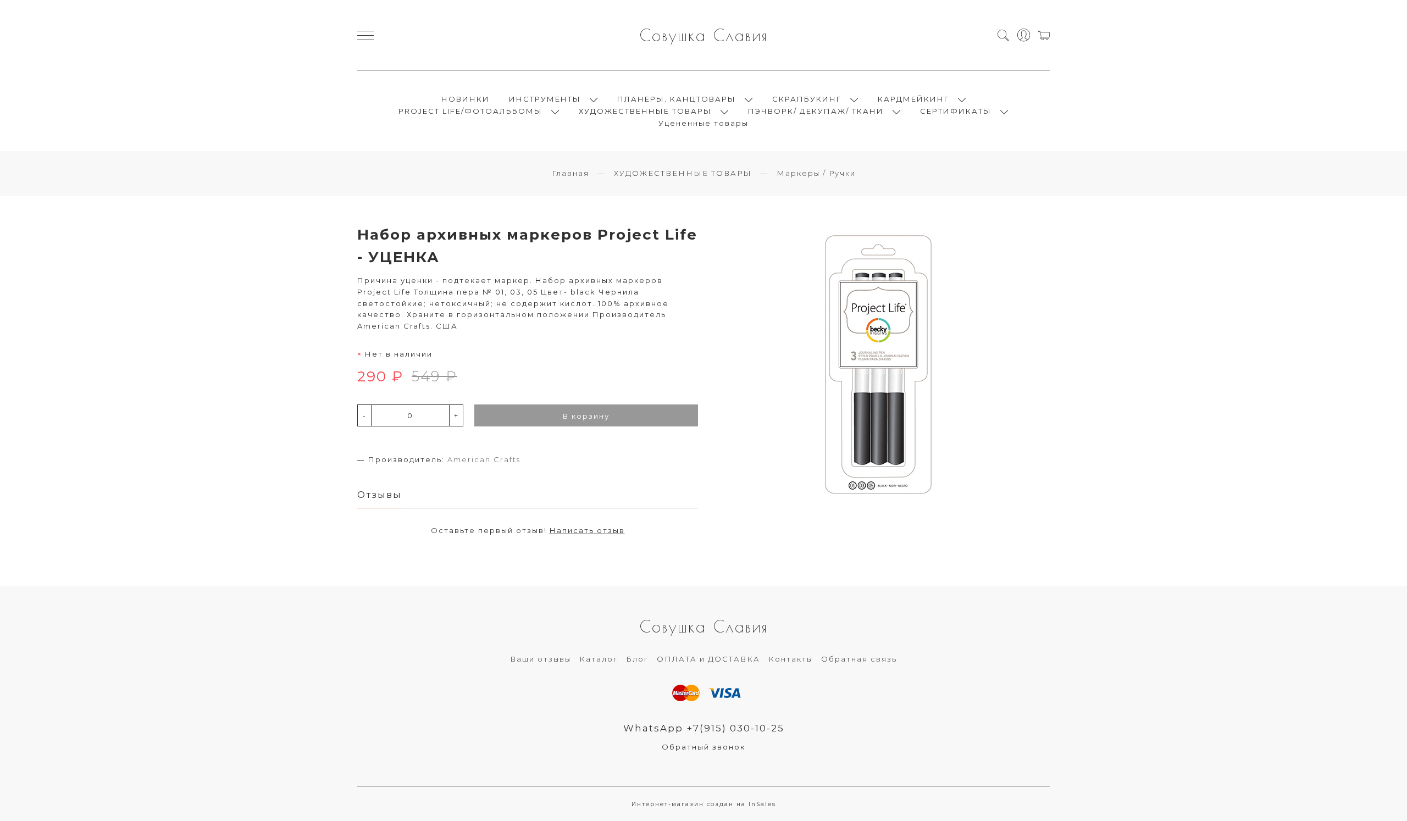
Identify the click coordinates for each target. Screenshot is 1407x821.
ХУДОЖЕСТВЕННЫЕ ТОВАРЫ (645, 111)
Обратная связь (859, 658)
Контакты (790, 658)
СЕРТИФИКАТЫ (955, 111)
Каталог (598, 658)
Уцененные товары (703, 123)
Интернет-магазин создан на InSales (704, 804)
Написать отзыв (587, 530)
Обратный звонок (703, 746)
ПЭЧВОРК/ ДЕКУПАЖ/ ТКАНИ (816, 111)
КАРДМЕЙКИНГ (913, 99)
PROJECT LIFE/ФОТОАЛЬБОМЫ (470, 111)
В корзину (586, 416)
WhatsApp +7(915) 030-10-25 (703, 728)
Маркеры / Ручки (816, 173)
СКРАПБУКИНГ (806, 99)
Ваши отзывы (540, 658)
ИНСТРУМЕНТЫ (545, 99)
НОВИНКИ (465, 99)
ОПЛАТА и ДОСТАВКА (708, 658)
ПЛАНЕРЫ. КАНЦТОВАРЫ (676, 99)
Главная (570, 173)
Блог (637, 658)
